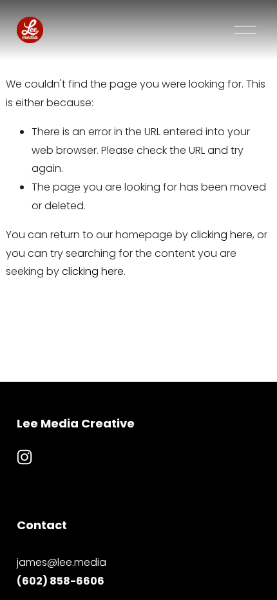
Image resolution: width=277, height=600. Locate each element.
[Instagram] (24, 457)
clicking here (222, 234)
